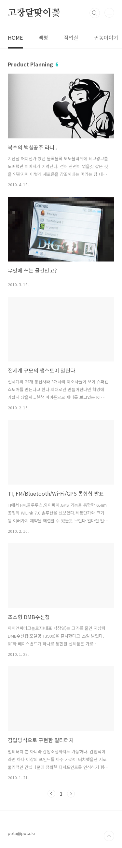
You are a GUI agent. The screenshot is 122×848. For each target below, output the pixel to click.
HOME (15, 37)
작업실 (71, 37)
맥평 (43, 37)
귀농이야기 (106, 37)
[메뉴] (109, 13)
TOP (109, 836)
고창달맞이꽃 (34, 13)
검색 (95, 13)
